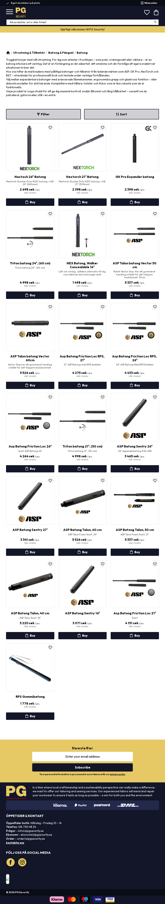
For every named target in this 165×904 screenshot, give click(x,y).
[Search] (155, 22)
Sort (123, 114)
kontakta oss (15, 842)
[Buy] (30, 202)
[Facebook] (11, 863)
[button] (9, 11)
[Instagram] (23, 863)
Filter (45, 114)
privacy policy (117, 774)
